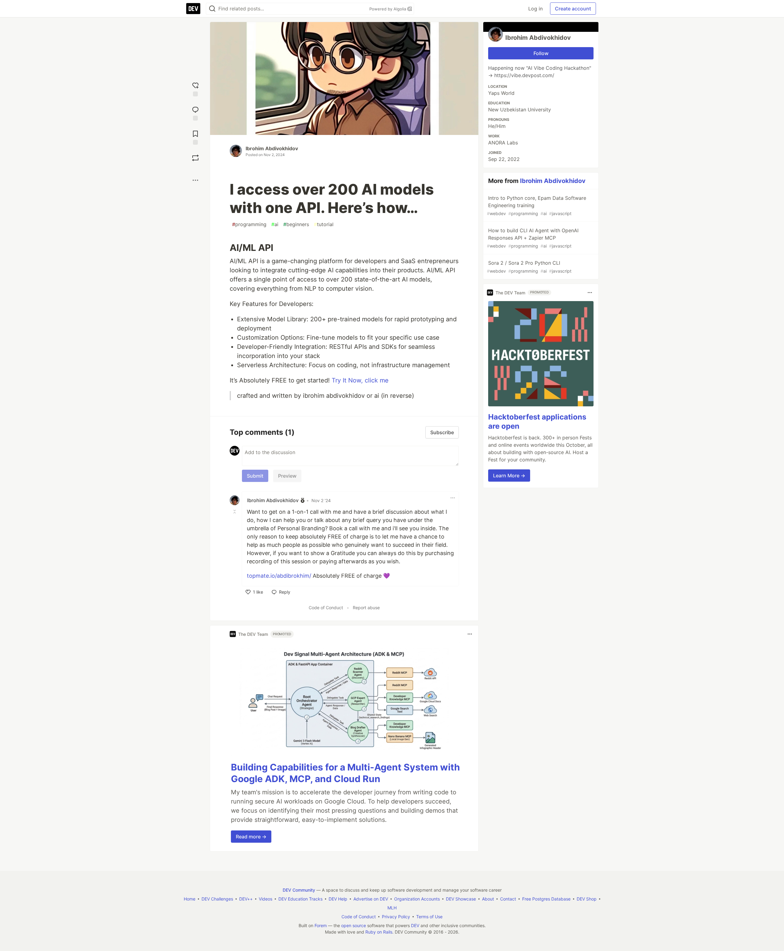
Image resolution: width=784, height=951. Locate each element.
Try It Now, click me (360, 380)
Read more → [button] (251, 837)
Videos (265, 898)
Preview (287, 476)
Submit (255, 476)
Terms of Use (429, 916)
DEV (415, 925)
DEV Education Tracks (300, 898)
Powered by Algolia (388, 8)
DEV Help (338, 898)
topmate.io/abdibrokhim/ (279, 575)
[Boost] (195, 157)
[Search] (212, 8)
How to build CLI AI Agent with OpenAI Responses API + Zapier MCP (533, 237)
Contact (508, 898)
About (488, 898)
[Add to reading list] (195, 137)
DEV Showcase (461, 898)
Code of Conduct (326, 607)
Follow (540, 53)
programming (249, 224)
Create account (573, 9)
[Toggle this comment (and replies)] (235, 511)
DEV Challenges (217, 898)
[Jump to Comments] (195, 112)
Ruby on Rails (378, 931)
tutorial (324, 224)
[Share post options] (195, 180)
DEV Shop (587, 898)
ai (274, 224)
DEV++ (246, 898)
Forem (321, 925)
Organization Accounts (417, 898)
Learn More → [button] (509, 475)
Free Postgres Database (546, 898)
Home (189, 898)
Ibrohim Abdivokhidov (272, 148)
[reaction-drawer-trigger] (195, 88)
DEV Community (299, 890)
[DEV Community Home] (193, 8)
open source (353, 925)
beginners (296, 224)
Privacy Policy (396, 916)
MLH (392, 907)
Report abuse (366, 607)
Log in (535, 9)
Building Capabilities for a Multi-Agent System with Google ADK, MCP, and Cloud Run (345, 773)
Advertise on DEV (370, 898)
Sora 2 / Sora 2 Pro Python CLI (529, 267)
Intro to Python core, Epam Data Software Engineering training (536, 205)
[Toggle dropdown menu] (453, 498)
